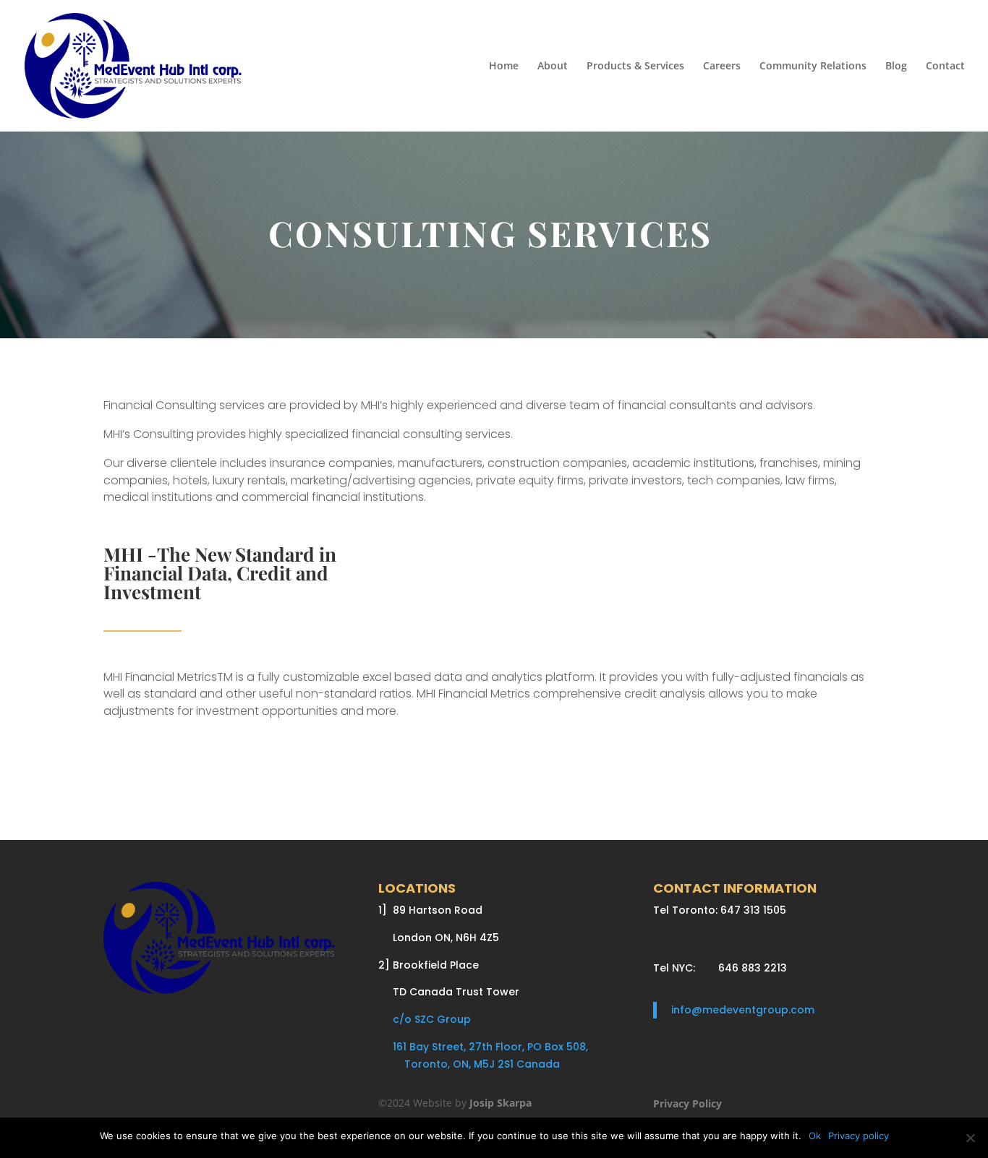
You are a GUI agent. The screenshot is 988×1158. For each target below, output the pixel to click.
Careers (722, 66)
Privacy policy (858, 1135)
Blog (896, 66)
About (552, 66)
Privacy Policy (687, 1103)
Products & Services (635, 66)
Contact (945, 66)
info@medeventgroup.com (742, 1010)
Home (504, 66)
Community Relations (812, 66)
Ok (815, 1135)
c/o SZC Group (424, 1019)
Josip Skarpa (500, 1103)
